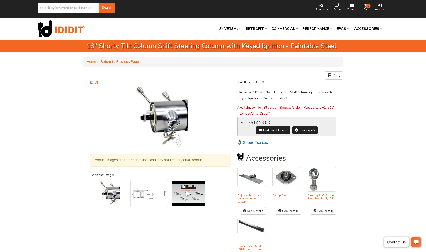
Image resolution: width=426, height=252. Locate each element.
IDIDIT (95, 82)
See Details (254, 211)
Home (91, 61)
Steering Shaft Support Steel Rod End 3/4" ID (322, 197)
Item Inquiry (306, 130)
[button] (76, 8)
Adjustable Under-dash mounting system (249, 198)
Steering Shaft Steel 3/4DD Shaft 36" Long (250, 247)
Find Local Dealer (275, 130)
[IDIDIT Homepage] (63, 29)
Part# (241, 82)
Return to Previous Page (119, 61)
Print (335, 75)
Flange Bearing (281, 195)
